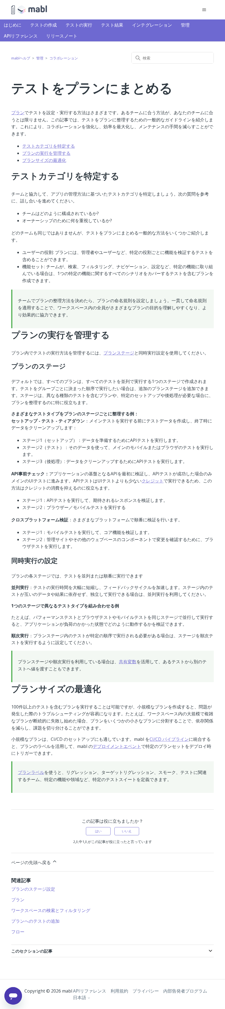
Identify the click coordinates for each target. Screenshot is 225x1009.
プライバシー (146, 991)
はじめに (13, 25)
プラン (17, 113)
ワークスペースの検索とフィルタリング (50, 910)
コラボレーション (63, 58)
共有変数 (127, 662)
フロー (17, 932)
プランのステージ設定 (33, 889)
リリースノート (61, 36)
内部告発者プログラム (185, 991)
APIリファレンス (21, 36)
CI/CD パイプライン (169, 739)
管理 (185, 25)
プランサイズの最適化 (44, 160)
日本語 (80, 997)
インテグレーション (152, 25)
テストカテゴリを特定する (48, 146)
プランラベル (31, 772)
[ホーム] (29, 9)
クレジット (153, 481)
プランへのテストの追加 (35, 921)
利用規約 (119, 991)
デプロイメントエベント (117, 746)
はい (98, 831)
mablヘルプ (20, 58)
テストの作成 (43, 25)
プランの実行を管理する (46, 153)
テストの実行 (79, 25)
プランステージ (118, 353)
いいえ (127, 831)
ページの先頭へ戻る (31, 862)
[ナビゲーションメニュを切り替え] (204, 9)
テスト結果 (112, 25)
